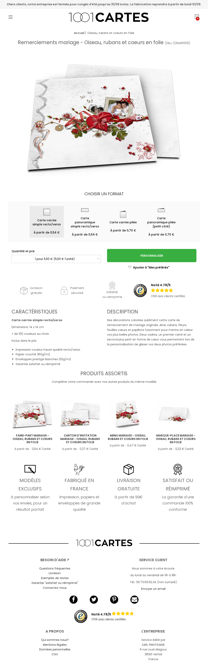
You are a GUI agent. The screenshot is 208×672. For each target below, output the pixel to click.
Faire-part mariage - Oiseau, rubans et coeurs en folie (32, 438)
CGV (55, 654)
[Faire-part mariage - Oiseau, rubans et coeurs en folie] (32, 414)
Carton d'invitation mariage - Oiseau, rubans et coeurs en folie (80, 438)
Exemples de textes (55, 578)
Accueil (79, 33)
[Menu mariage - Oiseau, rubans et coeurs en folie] (128, 414)
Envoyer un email (153, 589)
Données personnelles (54, 649)
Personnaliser (151, 256)
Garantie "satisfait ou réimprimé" (54, 583)
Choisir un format (104, 194)
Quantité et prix (23, 251)
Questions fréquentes (54, 568)
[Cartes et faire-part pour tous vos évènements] (104, 18)
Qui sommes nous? (55, 640)
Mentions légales (55, 645)
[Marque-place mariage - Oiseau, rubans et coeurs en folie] (175, 414)
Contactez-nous (55, 588)
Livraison (55, 573)
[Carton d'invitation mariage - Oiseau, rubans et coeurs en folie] (80, 414)
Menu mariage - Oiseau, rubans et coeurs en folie (128, 437)
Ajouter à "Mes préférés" (151, 267)
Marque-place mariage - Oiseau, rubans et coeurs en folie (176, 438)
